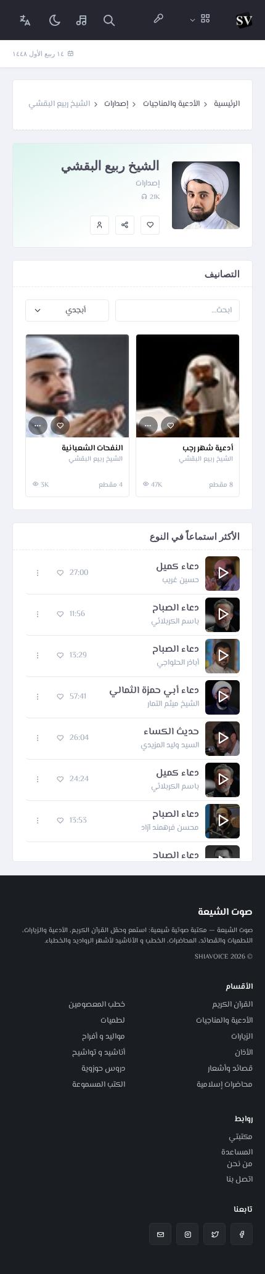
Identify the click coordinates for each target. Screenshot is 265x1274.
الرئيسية (227, 104)
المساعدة (237, 1152)
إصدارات (116, 104)
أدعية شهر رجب (207, 449)
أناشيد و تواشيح (98, 1053)
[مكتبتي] (81, 20)
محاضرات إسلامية (225, 1085)
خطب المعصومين (96, 1005)
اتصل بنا (239, 1180)
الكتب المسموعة (98, 1085)
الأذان (244, 1053)
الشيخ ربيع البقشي (206, 460)
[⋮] (148, 426)
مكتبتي (241, 1137)
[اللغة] (25, 20)
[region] (132, 705)
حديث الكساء (171, 732)
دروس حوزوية (103, 1069)
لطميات (112, 1021)
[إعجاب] (150, 225)
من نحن (240, 1164)
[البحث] (109, 20)
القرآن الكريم (232, 1005)
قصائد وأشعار (230, 1069)
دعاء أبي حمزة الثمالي (154, 691)
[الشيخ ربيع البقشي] (99, 225)
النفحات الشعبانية (92, 449)
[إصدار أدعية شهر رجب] (187, 386)
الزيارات (242, 1037)
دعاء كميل (177, 567)
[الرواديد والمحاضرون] (158, 20)
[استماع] (222, 573)
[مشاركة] (124, 225)
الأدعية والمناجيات (171, 104)
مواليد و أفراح (103, 1037)
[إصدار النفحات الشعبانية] (77, 386)
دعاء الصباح (175, 608)
